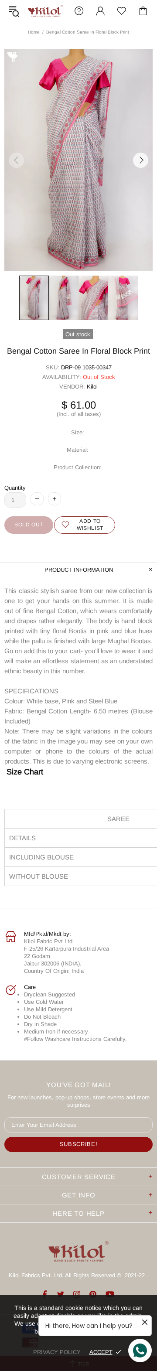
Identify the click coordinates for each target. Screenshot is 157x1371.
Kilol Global (45, 10)
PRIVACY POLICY (57, 1352)
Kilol (92, 386)
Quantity (15, 487)
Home (34, 32)
